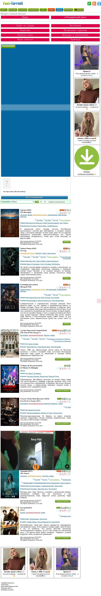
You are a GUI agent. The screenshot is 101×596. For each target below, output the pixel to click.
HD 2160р (40, 220)
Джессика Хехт (43, 489)
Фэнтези (23, 217)
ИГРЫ (70, 10)
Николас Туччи (54, 376)
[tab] (8, 46)
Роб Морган (56, 264)
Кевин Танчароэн (52, 261)
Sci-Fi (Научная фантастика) (66, 257)
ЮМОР (51, 10)
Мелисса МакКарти (33, 413)
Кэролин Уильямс (33, 376)
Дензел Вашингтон (44, 522)
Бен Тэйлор (64, 223)
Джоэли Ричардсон (44, 300)
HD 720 (55, 220)
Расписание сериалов (75, 30)
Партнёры (4, 585)
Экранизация (67, 479)
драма (52, 335)
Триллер (38, 253)
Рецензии (25, 30)
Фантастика (62, 215)
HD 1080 (48, 220)
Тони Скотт (43, 519)
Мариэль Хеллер (34, 410)
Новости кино (25, 35)
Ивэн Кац (32, 261)
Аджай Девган (32, 522)
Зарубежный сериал (40, 215)
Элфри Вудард (52, 226)
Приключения (52, 215)
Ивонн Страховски (33, 264)
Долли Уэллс (57, 413)
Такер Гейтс (58, 486)
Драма (29, 215)
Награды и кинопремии (76, 35)
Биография (24, 335)
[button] (37, 202)
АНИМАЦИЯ (33, 10)
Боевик (22, 289)
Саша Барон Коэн (44, 347)
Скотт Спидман (45, 264)
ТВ (43, 10)
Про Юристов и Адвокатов (62, 341)
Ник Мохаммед (32, 300)
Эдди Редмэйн (56, 347)
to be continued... (66, 220)
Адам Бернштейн (48, 486)
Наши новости (25, 40)
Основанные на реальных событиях (58, 339)
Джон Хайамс (41, 261)
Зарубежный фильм (36, 335)
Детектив (23, 215)
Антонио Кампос (35, 486)
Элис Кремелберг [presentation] (8, 46)
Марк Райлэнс (32, 347)
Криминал (54, 404)
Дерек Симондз (65, 483)
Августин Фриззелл (36, 223)
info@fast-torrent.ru (7, 583)
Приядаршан (34, 519)
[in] (62, 331)
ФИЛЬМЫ (12, 10)
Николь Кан (44, 376)
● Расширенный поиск (75, 17)
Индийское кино (66, 516)
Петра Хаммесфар (52, 483)
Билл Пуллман (32, 226)
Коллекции (75, 26)
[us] (66, 210)
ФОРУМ (59, 10)
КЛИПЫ (80, 10)
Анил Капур (55, 522)
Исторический (51, 289)
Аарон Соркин (33, 344)
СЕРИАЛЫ (22, 10)
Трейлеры (75, 40)
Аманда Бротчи (34, 298)
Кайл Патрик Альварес (51, 223)
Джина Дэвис (42, 226)
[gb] (69, 285)
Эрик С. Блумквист (34, 373)
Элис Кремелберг (58, 300)
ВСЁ (3, 10)
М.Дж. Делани (45, 298)
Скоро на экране (25, 26)
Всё (27, 197)
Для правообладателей (9, 586)
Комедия (47, 404)
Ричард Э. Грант (46, 413)
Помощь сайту (6, 588)
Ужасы (44, 253)
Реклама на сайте (7, 590)
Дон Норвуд (53, 489)
